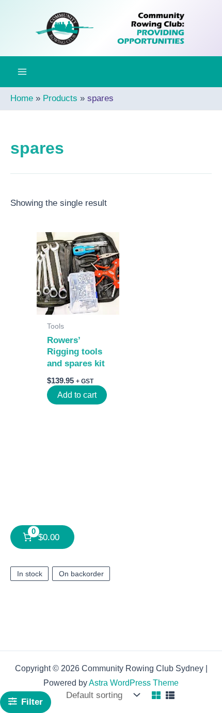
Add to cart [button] (77, 395)
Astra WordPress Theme (134, 682)
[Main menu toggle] (22, 72)
